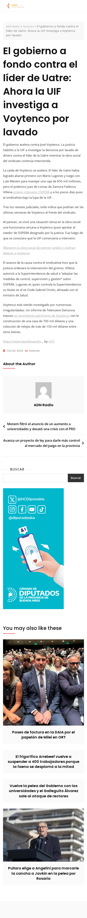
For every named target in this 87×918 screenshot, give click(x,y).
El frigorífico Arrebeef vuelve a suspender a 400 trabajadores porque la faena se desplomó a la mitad (43, 761)
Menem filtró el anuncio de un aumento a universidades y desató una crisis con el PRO (41, 426)
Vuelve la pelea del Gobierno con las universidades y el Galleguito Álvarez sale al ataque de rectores (43, 790)
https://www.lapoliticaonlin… (23, 341)
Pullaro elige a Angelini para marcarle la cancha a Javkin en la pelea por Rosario (43, 873)
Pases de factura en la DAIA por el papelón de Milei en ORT (43, 735)
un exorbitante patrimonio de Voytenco (41, 316)
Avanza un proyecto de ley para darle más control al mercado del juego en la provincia (41, 443)
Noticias (34, 351)
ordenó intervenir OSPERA (31, 192)
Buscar (17, 469)
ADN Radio (43, 404)
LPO (51, 341)
